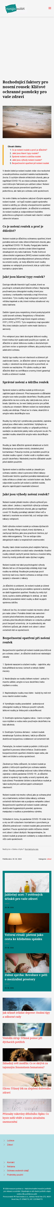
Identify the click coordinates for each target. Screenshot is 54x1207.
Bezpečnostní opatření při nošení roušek (30, 163)
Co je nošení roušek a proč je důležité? (29, 150)
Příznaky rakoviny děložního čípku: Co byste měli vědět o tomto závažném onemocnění (26, 1118)
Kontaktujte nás (31, 849)
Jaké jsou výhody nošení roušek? (27, 160)
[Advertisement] (27, 45)
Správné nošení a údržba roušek (26, 156)
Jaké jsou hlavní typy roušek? (25, 153)
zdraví (49, 859)
